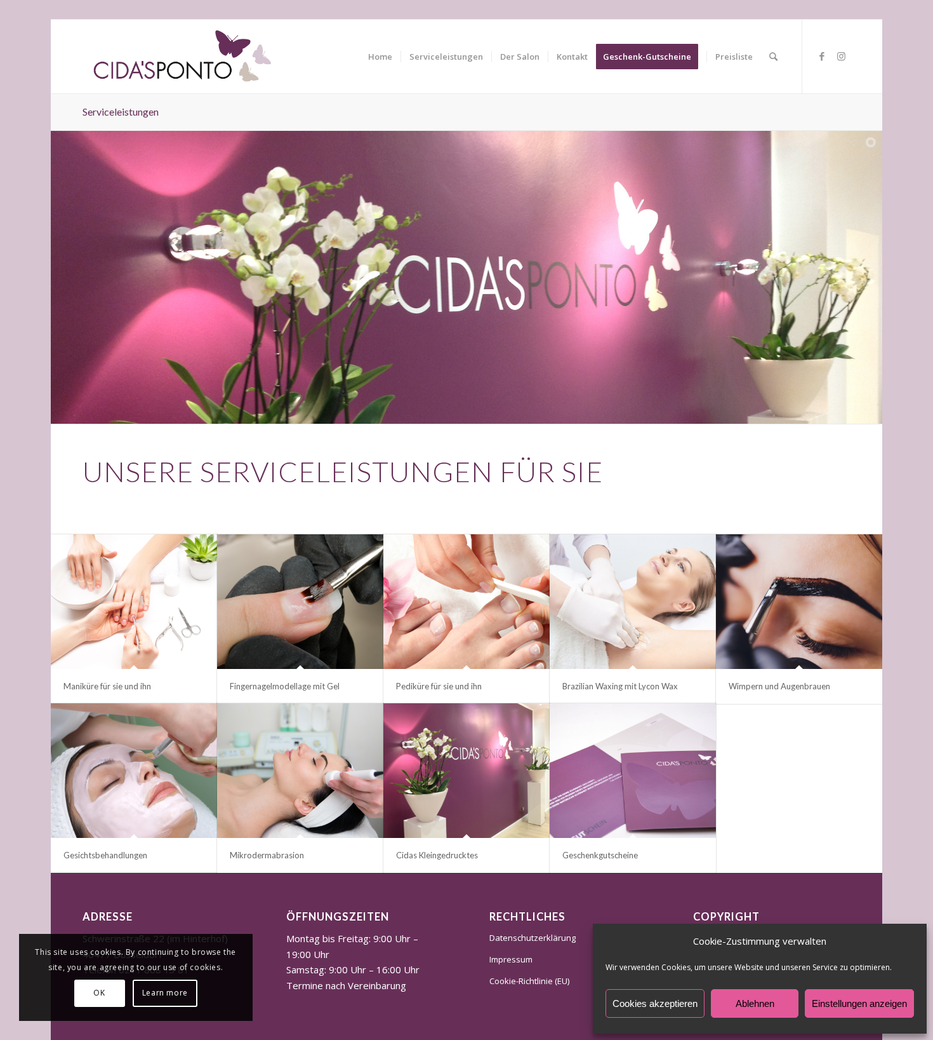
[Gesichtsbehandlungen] (134, 770)
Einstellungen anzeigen (859, 1003)
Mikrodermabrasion (267, 855)
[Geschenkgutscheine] (633, 770)
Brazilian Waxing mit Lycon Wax (620, 686)
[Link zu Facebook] (821, 55)
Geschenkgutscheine (600, 855)
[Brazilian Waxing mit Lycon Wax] (633, 601)
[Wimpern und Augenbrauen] (799, 601)
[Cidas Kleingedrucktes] (466, 770)
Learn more (165, 992)
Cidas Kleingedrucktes (437, 855)
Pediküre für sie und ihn (439, 686)
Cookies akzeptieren (655, 1003)
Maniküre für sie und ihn (107, 686)
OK (99, 992)
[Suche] (773, 56)
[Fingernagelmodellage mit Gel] (300, 601)
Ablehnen (755, 1003)
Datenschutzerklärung (532, 937)
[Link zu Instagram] (840, 55)
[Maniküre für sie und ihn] (134, 601)
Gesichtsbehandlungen (105, 855)
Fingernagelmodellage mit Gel (285, 686)
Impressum (511, 959)
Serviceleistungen (121, 111)
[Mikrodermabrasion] (300, 770)
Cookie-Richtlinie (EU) (529, 981)
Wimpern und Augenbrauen (779, 686)
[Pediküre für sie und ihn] (466, 601)
